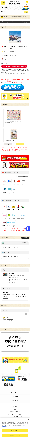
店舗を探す (15, 360)
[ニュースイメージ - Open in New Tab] (5, 275)
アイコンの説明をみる (23, 176)
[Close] (28, 420)
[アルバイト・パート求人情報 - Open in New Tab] (15, 96)
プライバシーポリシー (15, 411)
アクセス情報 (5, 22)
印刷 (27, 12)
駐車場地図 (24, 242)
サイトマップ (15, 400)
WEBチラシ (16, 22)
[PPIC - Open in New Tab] (22, 380)
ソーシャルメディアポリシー (15, 414)
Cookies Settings (15, 430)
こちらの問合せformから (7, 82)
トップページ (3, 11)
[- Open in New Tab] (12, 89)
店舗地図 (26, 237)
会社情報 (15, 406)
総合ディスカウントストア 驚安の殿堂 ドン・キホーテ (15, 3)
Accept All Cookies (15, 435)
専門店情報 (25, 22)
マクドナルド (10, 319)
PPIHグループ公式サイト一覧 (15, 416)
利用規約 (15, 409)
